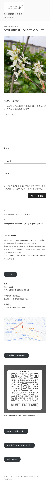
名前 (7, 148)
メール (7, 161)
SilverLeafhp (13, 26)
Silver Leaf (14, 14)
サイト (6, 173)
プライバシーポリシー (12, 476)
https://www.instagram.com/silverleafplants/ (21, 415)
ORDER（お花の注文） (16, 431)
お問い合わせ (12, 459)
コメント (8, 115)
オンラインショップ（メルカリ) (19, 445)
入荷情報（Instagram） (16, 355)
